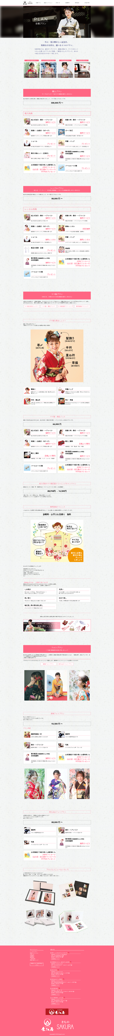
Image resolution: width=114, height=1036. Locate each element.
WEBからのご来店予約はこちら (37, 964)
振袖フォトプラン (48, 664)
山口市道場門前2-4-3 (58, 955)
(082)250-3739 (58, 983)
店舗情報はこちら (55, 958)
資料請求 (77, 2)
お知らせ (58, 2)
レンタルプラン (33, 951)
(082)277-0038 (58, 1001)
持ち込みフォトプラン (65, 664)
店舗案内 (67, 2)
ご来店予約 (86, 2)
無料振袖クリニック (82, 306)
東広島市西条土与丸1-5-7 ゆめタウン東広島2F (63, 991)
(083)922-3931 (58, 957)
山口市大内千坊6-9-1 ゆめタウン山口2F (62, 965)
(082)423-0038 (58, 992)
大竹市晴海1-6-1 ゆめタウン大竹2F (61, 973)
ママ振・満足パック (48, 306)
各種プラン (38, 2)
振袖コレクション (48, 2)
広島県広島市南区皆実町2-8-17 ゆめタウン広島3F (64, 982)
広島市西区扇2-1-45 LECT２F (60, 1000)
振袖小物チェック (34, 960)
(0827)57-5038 (58, 974)
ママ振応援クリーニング (65, 306)
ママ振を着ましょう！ (32, 306)
